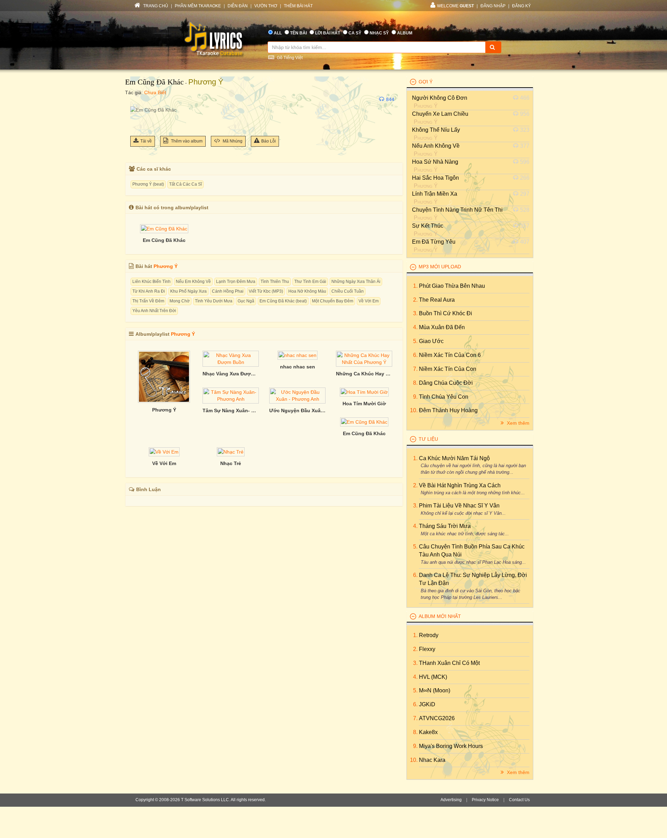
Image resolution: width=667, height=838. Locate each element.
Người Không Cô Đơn (439, 98)
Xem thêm (517, 423)
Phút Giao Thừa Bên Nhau (452, 286)
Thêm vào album (186, 141)
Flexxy (427, 649)
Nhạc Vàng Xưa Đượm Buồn (231, 373)
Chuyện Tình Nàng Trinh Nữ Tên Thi (457, 210)
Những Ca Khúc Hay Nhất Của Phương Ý (364, 373)
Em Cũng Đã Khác (154, 82)
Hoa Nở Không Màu (307, 291)
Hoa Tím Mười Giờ (364, 403)
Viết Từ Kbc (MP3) (266, 291)
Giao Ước (431, 341)
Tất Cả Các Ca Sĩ (185, 184)
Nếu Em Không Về (193, 281)
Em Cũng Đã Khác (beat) (283, 301)
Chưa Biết (155, 92)
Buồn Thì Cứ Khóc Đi (445, 313)
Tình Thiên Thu (275, 281)
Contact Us (519, 799)
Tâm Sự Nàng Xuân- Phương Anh (231, 410)
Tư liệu (428, 439)
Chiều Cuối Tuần (347, 291)
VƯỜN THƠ (265, 5)
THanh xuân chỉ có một (449, 663)
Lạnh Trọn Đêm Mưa (235, 281)
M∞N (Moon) (434, 690)
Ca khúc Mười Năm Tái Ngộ (454, 458)
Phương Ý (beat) (148, 184)
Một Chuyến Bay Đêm (332, 301)
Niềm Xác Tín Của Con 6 (450, 355)
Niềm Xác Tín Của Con (447, 369)
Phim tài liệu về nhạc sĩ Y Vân (459, 506)
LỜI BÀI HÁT (327, 33)
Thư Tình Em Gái (310, 281)
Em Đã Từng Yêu (433, 242)
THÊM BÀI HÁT (298, 5)
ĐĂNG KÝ (521, 5)
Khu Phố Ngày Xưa (188, 291)
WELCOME (455, 5)
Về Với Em (369, 301)
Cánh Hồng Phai (228, 291)
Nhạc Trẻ (230, 463)
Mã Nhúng (232, 141)
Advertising (451, 799)
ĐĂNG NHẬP (492, 5)
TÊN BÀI (298, 33)
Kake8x (428, 732)
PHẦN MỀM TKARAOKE (198, 5)
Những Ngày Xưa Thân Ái (355, 281)
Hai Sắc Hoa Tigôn (435, 178)
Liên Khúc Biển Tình (151, 281)
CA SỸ (354, 33)
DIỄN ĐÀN (238, 5)
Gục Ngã (246, 301)
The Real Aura (437, 300)
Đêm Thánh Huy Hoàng (448, 410)
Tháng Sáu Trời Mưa (445, 526)
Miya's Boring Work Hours (451, 746)
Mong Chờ (180, 301)
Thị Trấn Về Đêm (148, 301)
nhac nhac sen (297, 366)
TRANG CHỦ (155, 5)
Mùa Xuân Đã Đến (442, 327)
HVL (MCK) (433, 677)
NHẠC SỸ (379, 33)
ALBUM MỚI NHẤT (440, 616)
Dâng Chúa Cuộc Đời (446, 383)
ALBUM (404, 33)
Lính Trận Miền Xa (434, 194)
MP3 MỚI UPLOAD (440, 266)
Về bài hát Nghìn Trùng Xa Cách (460, 485)
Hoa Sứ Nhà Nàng (435, 162)
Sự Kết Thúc (427, 226)
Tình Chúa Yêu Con (443, 397)
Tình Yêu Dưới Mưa (213, 301)
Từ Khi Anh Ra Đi (148, 291)
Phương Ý (205, 82)
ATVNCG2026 (437, 718)
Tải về (146, 141)
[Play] (137, 99)
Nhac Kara (432, 760)
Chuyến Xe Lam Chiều (440, 114)
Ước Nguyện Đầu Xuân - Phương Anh (297, 410)
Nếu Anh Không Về (436, 146)
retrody (428, 635)
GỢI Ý (426, 81)
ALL (278, 33)
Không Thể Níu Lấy (436, 130)
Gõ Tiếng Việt (289, 57)
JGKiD (427, 704)
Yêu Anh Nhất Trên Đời (154, 310)
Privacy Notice (485, 799)
